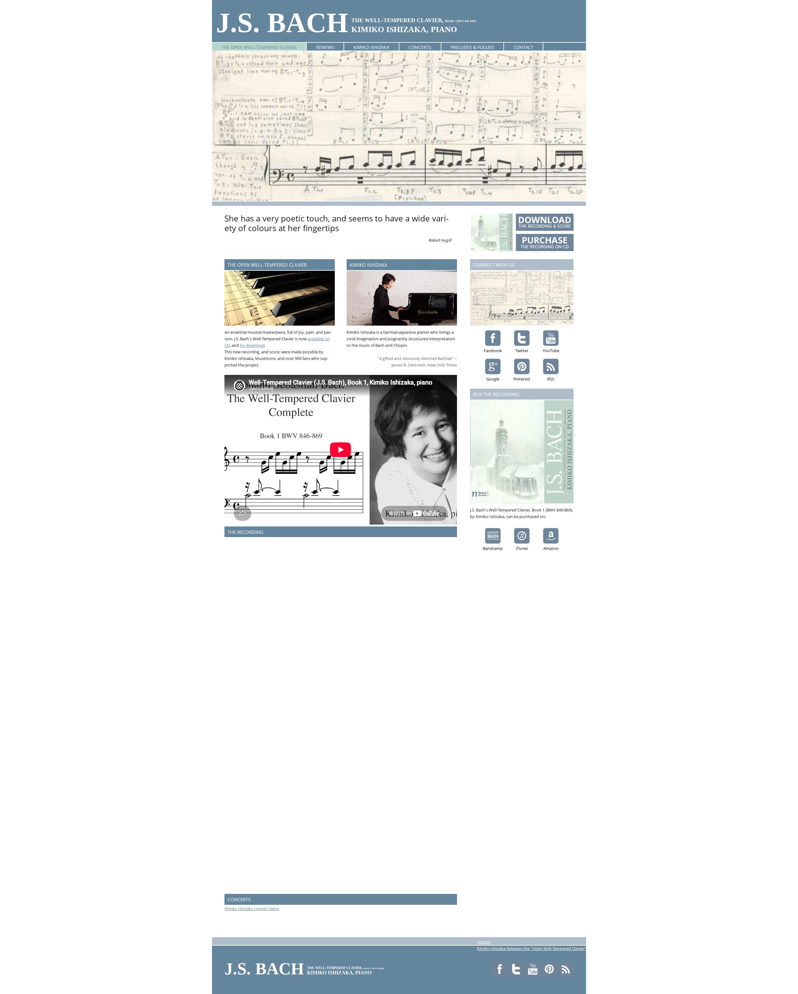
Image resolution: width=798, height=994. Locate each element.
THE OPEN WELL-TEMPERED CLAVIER (259, 47)
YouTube (551, 350)
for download (252, 345)
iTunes (522, 548)
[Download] (545, 222)
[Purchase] (545, 242)
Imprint (484, 942)
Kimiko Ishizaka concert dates (251, 908)
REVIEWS (325, 47)
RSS (550, 379)
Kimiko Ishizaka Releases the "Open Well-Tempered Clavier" (531, 948)
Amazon (551, 548)
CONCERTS (420, 47)
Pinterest (521, 379)
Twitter (521, 350)
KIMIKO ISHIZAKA (371, 47)
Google (492, 379)
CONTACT (523, 47)
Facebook (493, 350)
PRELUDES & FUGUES (472, 47)
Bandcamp (493, 548)
